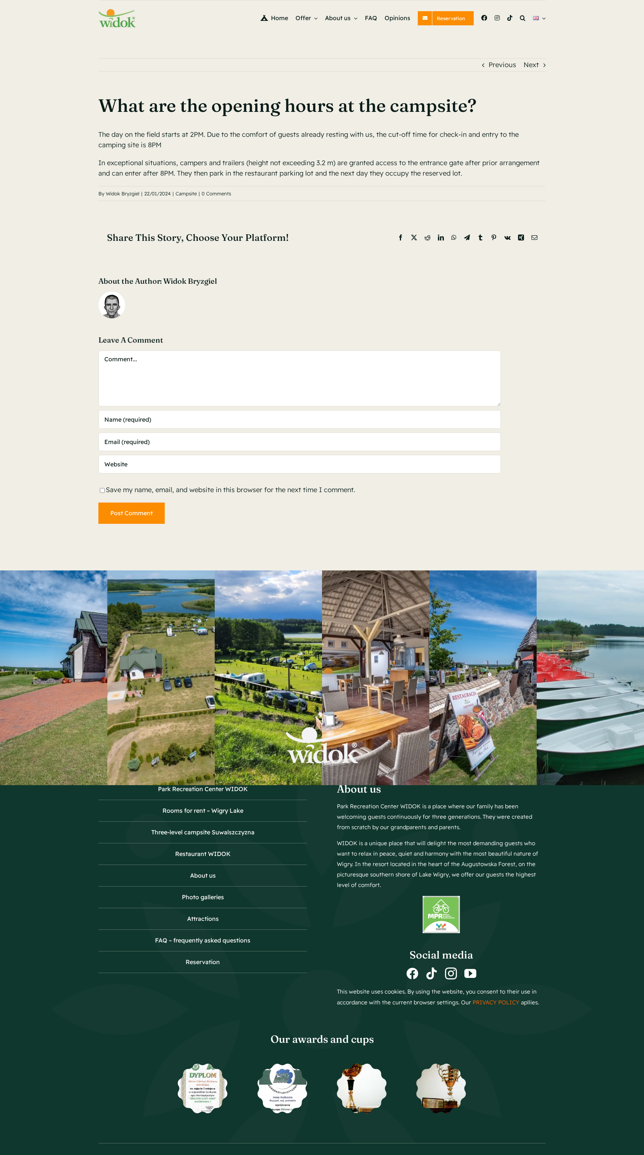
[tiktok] (432, 973)
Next (531, 64)
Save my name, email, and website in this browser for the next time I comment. (230, 489)
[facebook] (412, 973)
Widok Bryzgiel (122, 193)
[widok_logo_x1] (117, 11)
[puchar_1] (361, 1067)
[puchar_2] (441, 1067)
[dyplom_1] (202, 1067)
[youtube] (470, 973)
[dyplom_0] (282, 1067)
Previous (502, 64)
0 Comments (216, 193)
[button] (522, 18)
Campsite (186, 193)
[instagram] (451, 973)
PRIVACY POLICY (497, 1002)
